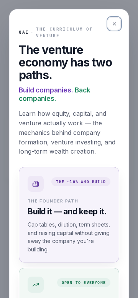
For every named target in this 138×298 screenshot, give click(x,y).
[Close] (114, 23)
